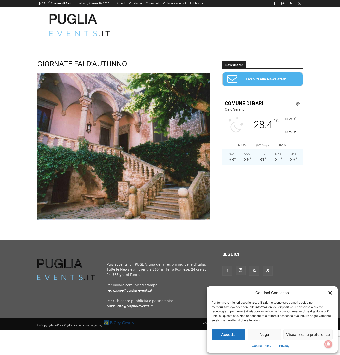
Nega (264, 334)
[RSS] (291, 3)
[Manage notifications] (328, 344)
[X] (299, 3)
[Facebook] (274, 3)
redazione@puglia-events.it (129, 290)
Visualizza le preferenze (308, 334)
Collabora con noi (174, 3)
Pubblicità (196, 3)
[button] (330, 292)
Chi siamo (135, 3)
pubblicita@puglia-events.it (130, 306)
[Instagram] (282, 3)
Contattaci (152, 3)
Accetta (228, 334)
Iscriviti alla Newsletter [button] (266, 79)
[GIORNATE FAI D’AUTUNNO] (123, 218)
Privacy (284, 346)
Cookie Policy (261, 346)
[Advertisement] (212, 25)
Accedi (121, 3)
